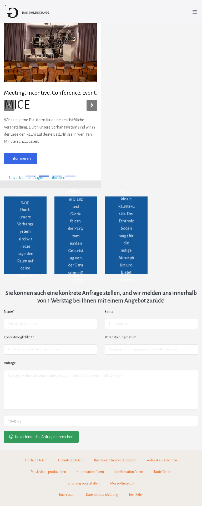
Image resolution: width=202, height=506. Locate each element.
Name (9, 311)
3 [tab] (57, 176)
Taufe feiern (162, 472)
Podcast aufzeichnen (162, 460)
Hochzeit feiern (36, 460)
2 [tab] (44, 176)
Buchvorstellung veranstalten (115, 460)
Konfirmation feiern (128, 472)
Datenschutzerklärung (102, 495)
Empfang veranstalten (84, 483)
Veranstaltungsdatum (120, 337)
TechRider (136, 495)
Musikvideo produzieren (48, 472)
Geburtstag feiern (71, 460)
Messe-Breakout (122, 483)
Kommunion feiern (90, 472)
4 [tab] (70, 176)
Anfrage (10, 363)
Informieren (21, 158)
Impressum (67, 495)
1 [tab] (31, 176)
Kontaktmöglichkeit (19, 337)
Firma (109, 311)
